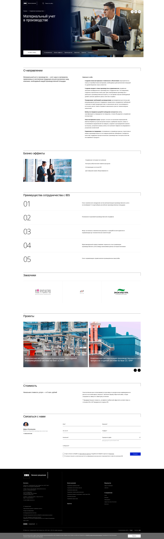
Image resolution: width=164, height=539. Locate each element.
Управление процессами (72, 498)
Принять (134, 536)
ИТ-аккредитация (27, 506)
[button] (135, 370)
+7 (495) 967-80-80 (127, 3)
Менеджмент (107, 499)
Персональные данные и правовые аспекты (32, 508)
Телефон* (104, 430)
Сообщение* (66, 445)
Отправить (135, 454)
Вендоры (106, 497)
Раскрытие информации (28, 510)
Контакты (102, 3)
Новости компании (108, 485)
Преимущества (68, 52)
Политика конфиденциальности (36, 518)
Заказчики (77, 52)
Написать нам (114, 3)
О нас (105, 495)
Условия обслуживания (49, 518)
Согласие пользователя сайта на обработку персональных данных (37, 515)
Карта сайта (26, 520)
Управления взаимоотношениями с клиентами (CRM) (78, 494)
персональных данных (85, 453)
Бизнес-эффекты (58, 52)
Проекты (83, 52)
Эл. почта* (65, 430)
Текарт (131, 530)
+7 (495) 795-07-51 (39, 496)
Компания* (66, 437)
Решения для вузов (71, 496)
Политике (111, 453)
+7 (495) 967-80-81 (29, 497)
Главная (25, 11)
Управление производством (36, 11)
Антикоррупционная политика (29, 512)
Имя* (64, 424)
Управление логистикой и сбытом (74, 487)
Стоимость (91, 52)
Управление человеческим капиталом (75, 492)
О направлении (48, 52)
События (106, 487)
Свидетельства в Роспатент (110, 501)
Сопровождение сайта (123, 530)
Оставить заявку (32, 52)
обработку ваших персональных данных (94, 535)
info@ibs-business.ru (30, 500)
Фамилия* (104, 424)
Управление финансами (72, 490)
